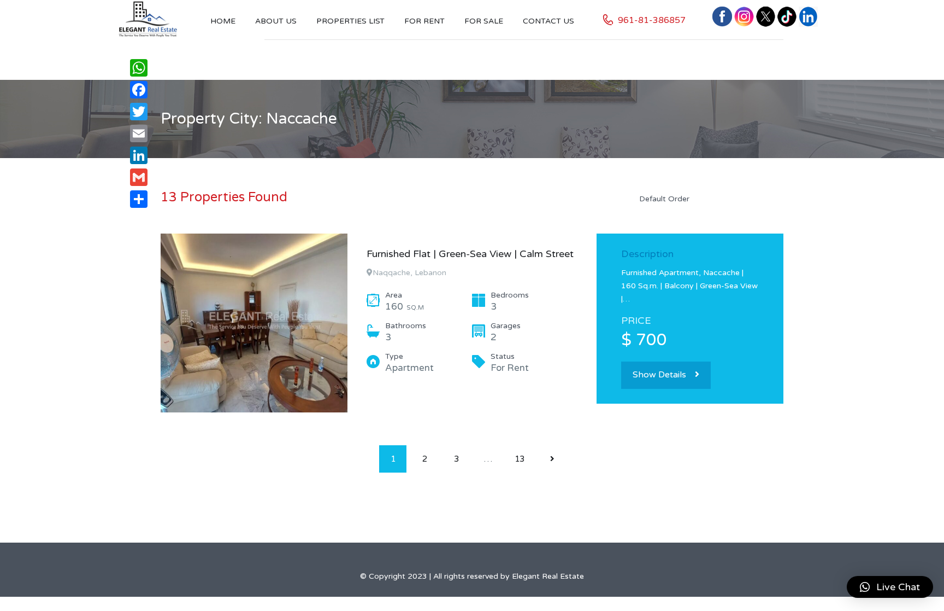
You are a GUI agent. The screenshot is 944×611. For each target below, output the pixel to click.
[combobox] (706, 198)
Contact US (548, 21)
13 (519, 459)
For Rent (424, 21)
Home (222, 21)
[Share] (139, 199)
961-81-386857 (652, 20)
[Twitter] (139, 112)
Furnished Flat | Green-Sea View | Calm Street (470, 254)
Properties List (350, 21)
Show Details (659, 374)
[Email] (139, 133)
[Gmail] (139, 177)
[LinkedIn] (139, 155)
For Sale (483, 21)
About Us (276, 21)
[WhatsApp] (139, 68)
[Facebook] (139, 90)
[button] (890, 587)
